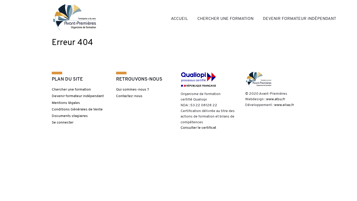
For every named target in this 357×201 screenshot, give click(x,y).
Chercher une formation (225, 19)
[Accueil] (74, 17)
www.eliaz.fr (284, 105)
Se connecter (62, 123)
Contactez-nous (129, 96)
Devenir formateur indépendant (299, 19)
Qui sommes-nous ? (132, 90)
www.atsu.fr (275, 99)
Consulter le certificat (198, 128)
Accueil (179, 19)
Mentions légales (66, 103)
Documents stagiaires (70, 116)
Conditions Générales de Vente (77, 109)
